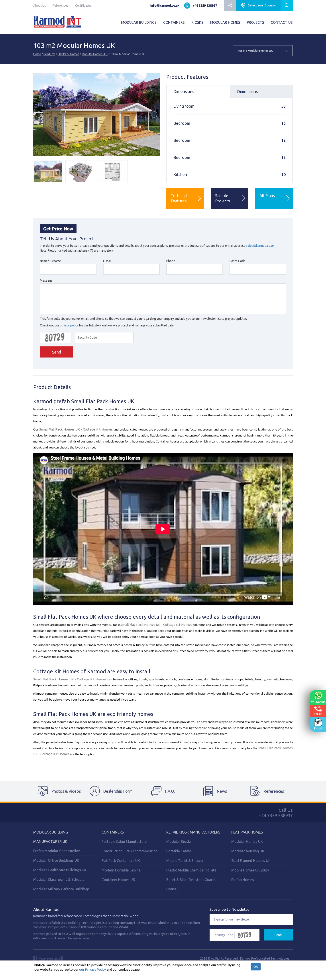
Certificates (83, 5)
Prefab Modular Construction (56, 851)
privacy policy (69, 325)
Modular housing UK (247, 851)
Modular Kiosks (179, 842)
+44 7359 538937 (205, 5)
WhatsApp (318, 701)
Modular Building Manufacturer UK (50, 837)
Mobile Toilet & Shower (185, 861)
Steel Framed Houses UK (251, 861)
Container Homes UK (118, 880)
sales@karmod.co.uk (260, 245)
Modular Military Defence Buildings (61, 889)
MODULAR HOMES (225, 22)
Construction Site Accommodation (130, 851)
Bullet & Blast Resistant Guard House (190, 884)
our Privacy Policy (92, 969)
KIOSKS (197, 22)
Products (49, 53)
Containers (113, 832)
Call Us (318, 713)
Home (37, 53)
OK (255, 966)
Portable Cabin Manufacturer (125, 842)
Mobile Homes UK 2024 (250, 870)
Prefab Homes (242, 880)
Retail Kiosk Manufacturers (193, 832)
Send (56, 352)
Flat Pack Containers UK (121, 861)
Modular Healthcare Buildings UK (59, 870)
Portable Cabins (179, 851)
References (61, 5)
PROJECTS (255, 22)
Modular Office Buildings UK (56, 860)
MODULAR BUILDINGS (139, 22)
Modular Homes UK (94, 53)
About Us (39, 5)
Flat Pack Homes (68, 53)
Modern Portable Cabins (121, 870)
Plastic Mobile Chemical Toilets (191, 870)
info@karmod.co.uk (164, 5)
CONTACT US (282, 22)
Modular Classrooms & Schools (58, 879)
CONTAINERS (174, 22)
